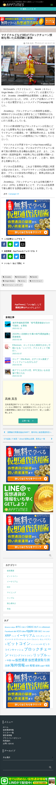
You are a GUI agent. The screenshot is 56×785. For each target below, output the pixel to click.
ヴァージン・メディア (13, 285)
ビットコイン (12, 576)
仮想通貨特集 (8, 730)
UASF (48, 631)
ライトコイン (27, 655)
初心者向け (11, 603)
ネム (41, 639)
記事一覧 (28, 421)
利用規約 (6, 741)
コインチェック (42, 636)
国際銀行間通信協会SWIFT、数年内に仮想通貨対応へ (29, 432)
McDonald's (21, 277)
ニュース (15, 30)
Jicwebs (7, 277)
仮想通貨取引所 (39, 660)
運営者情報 (7, 735)
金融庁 (42, 666)
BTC (18, 626)
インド (13, 636)
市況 (9, 609)
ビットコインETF (36, 644)
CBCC (23, 627)
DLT (36, 627)
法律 (7, 665)
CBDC (30, 627)
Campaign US (14, 194)
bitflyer (13, 627)
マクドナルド (36, 281)
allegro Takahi (48, 84)
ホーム (4, 30)
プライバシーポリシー (12, 738)
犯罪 (27, 666)
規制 (37, 665)
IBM (15, 631)
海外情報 (17, 665)
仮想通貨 (10, 571)
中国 (9, 660)
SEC (40, 631)
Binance (8, 627)
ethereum (46, 627)
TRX (44, 631)
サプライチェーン (20, 639)
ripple (30, 631)
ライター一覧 (8, 733)
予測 (13, 660)
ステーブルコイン (33, 639)
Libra (23, 631)
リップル (10, 598)
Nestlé (34, 277)
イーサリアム (12, 582)
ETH (40, 627)
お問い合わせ (8, 743)
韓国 (47, 666)
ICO (8, 587)
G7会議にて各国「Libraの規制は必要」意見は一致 (24, 439)
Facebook (9, 631)
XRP (8, 635)
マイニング (11, 592)
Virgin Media (9, 281)
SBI (36, 631)
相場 (32, 665)
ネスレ (23, 281)
